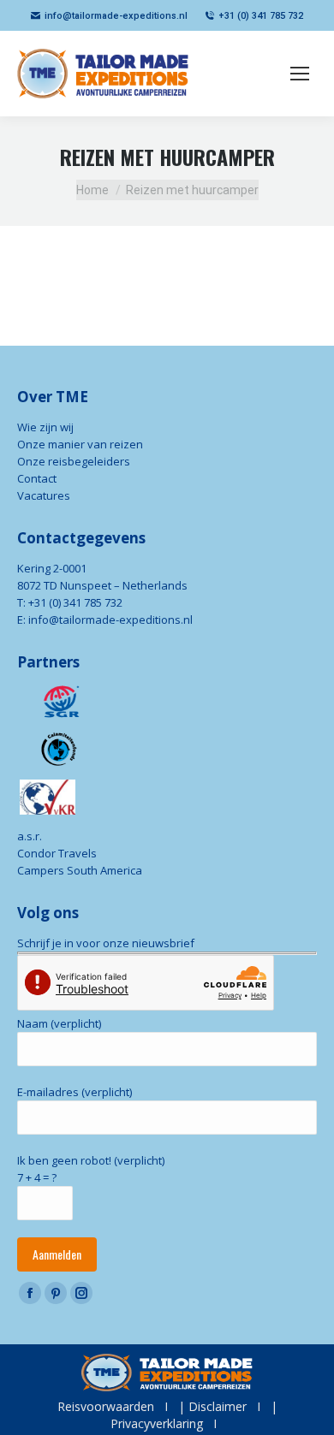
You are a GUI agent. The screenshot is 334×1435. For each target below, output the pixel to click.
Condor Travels (57, 853)
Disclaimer (217, 1406)
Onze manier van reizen (80, 444)
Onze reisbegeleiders (73, 461)
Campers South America (79, 870)
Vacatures (43, 495)
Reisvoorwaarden (105, 1406)
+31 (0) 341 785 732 (260, 15)
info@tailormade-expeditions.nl (116, 15)
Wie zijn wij (45, 427)
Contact (37, 478)
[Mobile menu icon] (300, 73)
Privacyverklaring (156, 1423)
